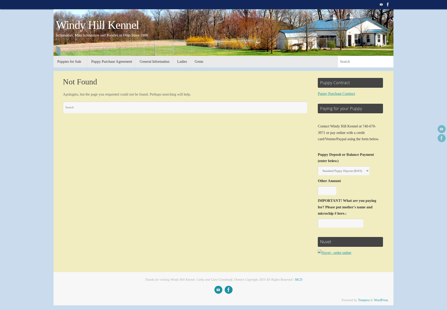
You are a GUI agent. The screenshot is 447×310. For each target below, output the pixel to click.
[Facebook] (388, 4)
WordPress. (381, 300)
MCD (298, 279)
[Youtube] (381, 4)
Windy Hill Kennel (97, 25)
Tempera (363, 300)
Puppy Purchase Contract (336, 94)
